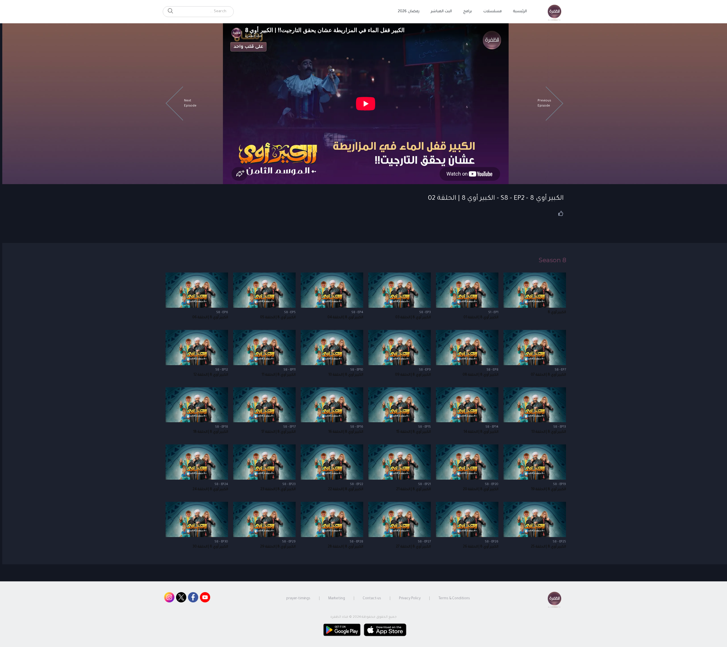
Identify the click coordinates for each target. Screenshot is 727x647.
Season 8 (552, 260)
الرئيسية (520, 11)
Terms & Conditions (454, 599)
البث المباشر (441, 11)
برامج (467, 11)
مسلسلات (492, 11)
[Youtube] (205, 599)
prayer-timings (298, 599)
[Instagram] (169, 599)
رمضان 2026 (408, 11)
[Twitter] (181, 599)
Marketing (336, 599)
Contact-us (372, 599)
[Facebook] (193, 599)
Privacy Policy (410, 599)
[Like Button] (561, 213)
